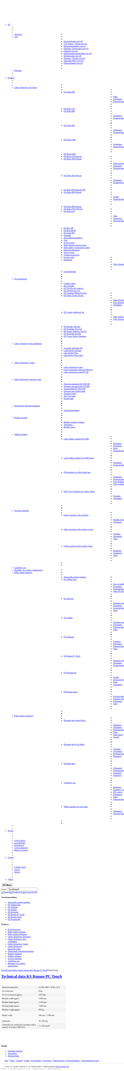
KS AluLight (13, 907)
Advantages (12, 1053)
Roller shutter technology (17, 934)
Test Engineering (14, 929)
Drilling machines (14, 956)
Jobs (6, 1060)
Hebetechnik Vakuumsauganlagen (21, 951)
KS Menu (7, 885)
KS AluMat (12, 910)
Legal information (73, 1060)
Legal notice (47, 1060)
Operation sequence (15, 1051)
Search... (4, 889)
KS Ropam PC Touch (16, 914)
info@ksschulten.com (62, 1066)
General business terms (90, 1060)
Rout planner (36, 1060)
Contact (27, 1060)
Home (3, 970)
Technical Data (13, 1056)
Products (9, 970)
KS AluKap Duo (14, 905)
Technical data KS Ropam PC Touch (31, 976)
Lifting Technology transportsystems (15, 947)
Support (19, 1060)
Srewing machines (15, 958)
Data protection (59, 1060)
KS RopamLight (14, 919)
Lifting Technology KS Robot (19, 937)
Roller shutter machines (17, 932)
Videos (12, 1060)
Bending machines (15, 954)
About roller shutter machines (19, 902)
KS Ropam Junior (15, 917)
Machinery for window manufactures (17, 964)
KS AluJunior (13, 912)
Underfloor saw (14, 961)
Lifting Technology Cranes (18, 944)
